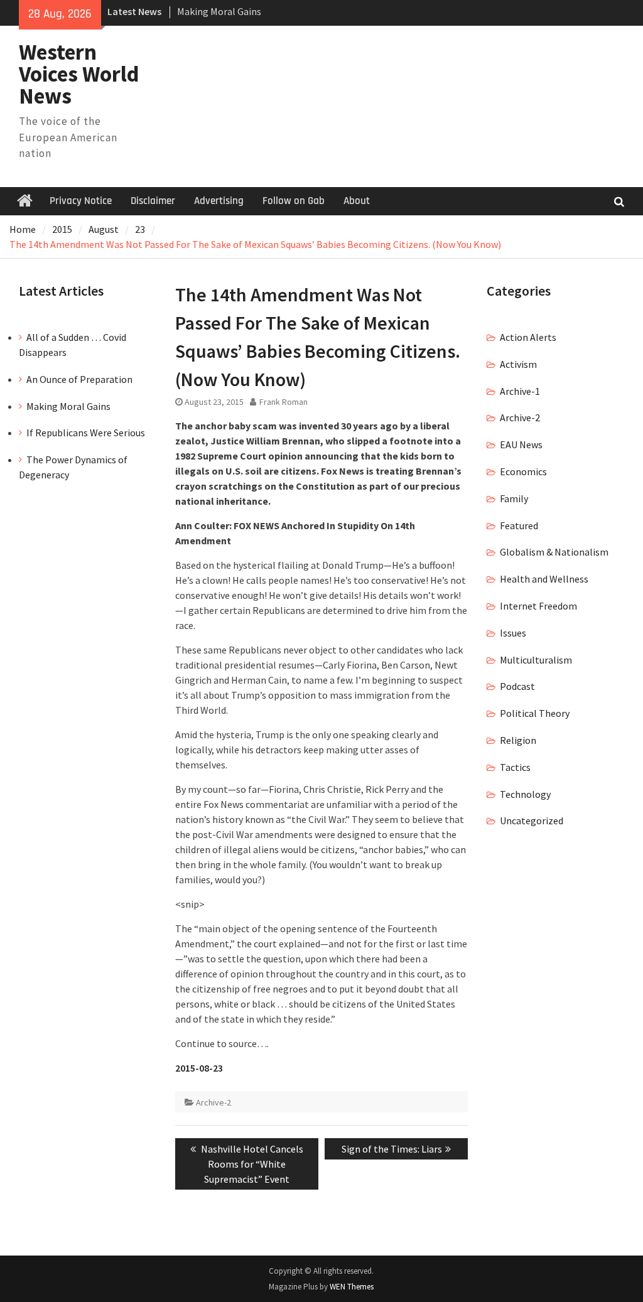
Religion (518, 740)
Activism (518, 364)
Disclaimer (153, 201)
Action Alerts (528, 337)
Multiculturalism (536, 660)
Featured (519, 525)
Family (514, 498)
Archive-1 (520, 391)
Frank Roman (283, 401)
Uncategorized (531, 820)
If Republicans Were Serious (85, 432)
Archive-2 (213, 1102)
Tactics (515, 767)
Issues (513, 633)
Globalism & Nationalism (554, 552)
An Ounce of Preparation (79, 379)
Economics (523, 471)
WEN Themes (352, 1286)
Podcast (517, 686)
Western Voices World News (79, 74)
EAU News (521, 444)
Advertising (219, 201)
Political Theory (535, 713)
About (356, 201)
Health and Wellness (544, 579)
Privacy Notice (81, 201)
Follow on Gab (293, 201)
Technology (525, 794)
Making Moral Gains (219, 11)
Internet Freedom (538, 606)
